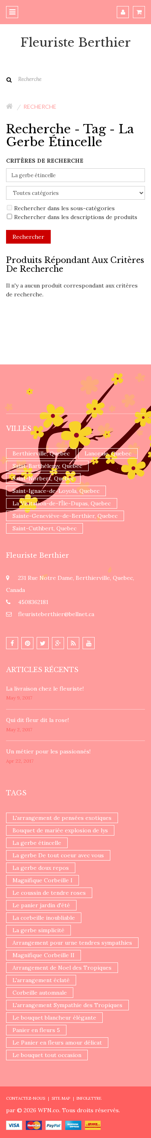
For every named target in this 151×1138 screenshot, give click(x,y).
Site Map (61, 1098)
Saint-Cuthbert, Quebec (44, 528)
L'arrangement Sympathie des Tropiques (67, 1005)
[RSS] (73, 643)
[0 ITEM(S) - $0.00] (139, 12)
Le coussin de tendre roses (49, 892)
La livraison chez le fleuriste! (45, 688)
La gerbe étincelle (36, 842)
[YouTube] (89, 643)
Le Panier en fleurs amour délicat (57, 1042)
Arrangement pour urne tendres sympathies (72, 942)
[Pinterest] (27, 643)
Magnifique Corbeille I (42, 880)
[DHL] (93, 1124)
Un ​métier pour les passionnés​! (48, 751)
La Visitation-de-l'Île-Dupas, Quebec (61, 503)
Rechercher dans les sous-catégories (64, 208)
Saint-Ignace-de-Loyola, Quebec (55, 491)
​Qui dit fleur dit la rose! (37, 720)
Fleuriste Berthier (76, 42)
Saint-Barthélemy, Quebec (47, 466)
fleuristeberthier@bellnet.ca (56, 614)
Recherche (39, 106)
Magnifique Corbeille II (43, 955)
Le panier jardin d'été (41, 905)
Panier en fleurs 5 (36, 1030)
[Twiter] (43, 643)
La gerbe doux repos (40, 867)
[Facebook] (12, 643)
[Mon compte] (123, 12)
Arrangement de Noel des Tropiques (62, 967)
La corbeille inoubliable (43, 917)
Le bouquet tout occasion (46, 1055)
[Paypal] (54, 1124)
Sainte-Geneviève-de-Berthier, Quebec (65, 515)
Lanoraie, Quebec (108, 453)
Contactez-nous (25, 1098)
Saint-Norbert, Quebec (43, 478)
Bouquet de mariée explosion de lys (60, 830)
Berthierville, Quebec (41, 453)
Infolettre (89, 1098)
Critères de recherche (44, 160)
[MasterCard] (34, 1124)
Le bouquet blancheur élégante (54, 1017)
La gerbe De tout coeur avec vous (58, 855)
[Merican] (73, 1124)
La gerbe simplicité (38, 930)
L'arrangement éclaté (41, 980)
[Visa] (14, 1124)
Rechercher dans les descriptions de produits (75, 217)
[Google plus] (58, 643)
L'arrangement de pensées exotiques (62, 817)
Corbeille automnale (39, 992)
